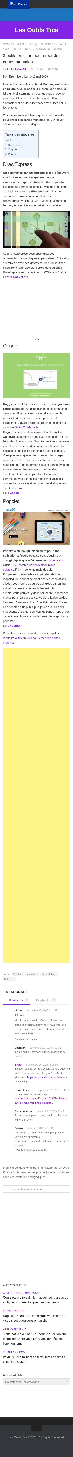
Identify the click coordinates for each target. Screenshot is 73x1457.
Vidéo (21, 1352)
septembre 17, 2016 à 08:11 (53, 1090)
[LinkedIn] (39, 15)
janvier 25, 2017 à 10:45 (50, 1111)
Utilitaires (56, 48)
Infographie (32, 974)
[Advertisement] (36, 310)
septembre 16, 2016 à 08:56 (42, 1064)
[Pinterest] (46, 15)
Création (17, 974)
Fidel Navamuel (18, 69)
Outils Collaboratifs (27, 427)
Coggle (12, 149)
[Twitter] (27, 15)
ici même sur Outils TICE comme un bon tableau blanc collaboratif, (33, 565)
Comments (18, 1000)
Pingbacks (45, 1000)
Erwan (18, 1064)
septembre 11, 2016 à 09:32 (45, 1047)
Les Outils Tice (36, 29)
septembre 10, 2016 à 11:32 (41, 1010)
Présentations (34, 48)
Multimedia (12, 48)
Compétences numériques (23, 44)
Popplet (12, 154)
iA (25, 1329)
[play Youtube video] (36, 229)
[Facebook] (33, 15)
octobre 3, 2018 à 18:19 (40, 1128)
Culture (8, 1352)
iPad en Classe (56, 44)
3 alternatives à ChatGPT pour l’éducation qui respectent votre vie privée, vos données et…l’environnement (34, 1338)
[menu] (18, 4)
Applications (12, 1329)
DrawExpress (16, 145)
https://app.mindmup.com (41, 1077)
